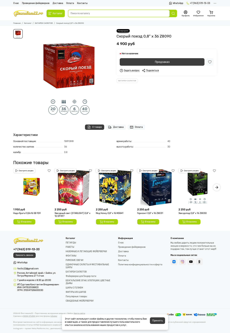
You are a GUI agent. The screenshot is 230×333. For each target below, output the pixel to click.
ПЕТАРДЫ (71, 242)
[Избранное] (210, 62)
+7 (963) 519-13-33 (200, 3)
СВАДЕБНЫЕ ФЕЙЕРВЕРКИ (79, 301)
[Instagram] (182, 261)
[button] (13, 187)
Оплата (70, 3)
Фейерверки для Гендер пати (81, 276)
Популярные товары (76, 296)
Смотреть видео (26, 171)
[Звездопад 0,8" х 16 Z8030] (198, 187)
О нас (16, 3)
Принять (157, 320)
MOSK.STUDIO (29, 316)
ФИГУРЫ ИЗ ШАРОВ (76, 292)
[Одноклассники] (199, 261)
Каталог (27, 23)
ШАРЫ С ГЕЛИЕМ (74, 287)
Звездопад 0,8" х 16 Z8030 (193, 213)
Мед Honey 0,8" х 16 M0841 (109, 213)
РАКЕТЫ (70, 247)
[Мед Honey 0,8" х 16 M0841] (115, 187)
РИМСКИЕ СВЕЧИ (74, 260)
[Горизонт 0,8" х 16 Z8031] (156, 187)
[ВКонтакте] (174, 261)
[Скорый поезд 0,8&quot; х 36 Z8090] (68, 73)
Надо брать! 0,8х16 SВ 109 (27, 213)
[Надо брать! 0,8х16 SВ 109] (32, 187)
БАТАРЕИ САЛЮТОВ (44, 23)
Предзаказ (162, 62)
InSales (54, 316)
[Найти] (173, 13)
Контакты (82, 3)
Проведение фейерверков (35, 3)
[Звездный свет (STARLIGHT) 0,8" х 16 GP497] (74, 187)
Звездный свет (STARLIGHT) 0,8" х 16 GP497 (72, 214)
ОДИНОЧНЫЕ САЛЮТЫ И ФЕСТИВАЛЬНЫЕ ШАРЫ (87, 266)
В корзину (26, 221)
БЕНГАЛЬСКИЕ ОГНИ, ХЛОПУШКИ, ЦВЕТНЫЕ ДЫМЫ (88, 282)
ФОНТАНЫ (71, 255)
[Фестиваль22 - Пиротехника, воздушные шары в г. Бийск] (28, 13)
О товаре (97, 127)
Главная (17, 23)
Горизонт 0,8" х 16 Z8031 (150, 213)
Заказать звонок (24, 255)
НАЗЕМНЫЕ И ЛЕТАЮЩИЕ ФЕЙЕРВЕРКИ (86, 251)
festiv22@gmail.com (28, 268)
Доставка (58, 3)
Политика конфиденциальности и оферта (140, 264)
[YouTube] (190, 261)
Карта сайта (79, 313)
